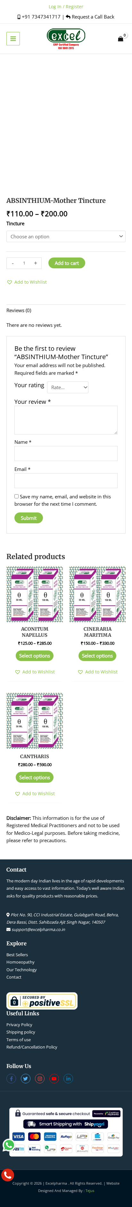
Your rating (29, 385)
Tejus (90, 1190)
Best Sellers (17, 954)
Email (22, 469)
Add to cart (67, 263)
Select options (34, 655)
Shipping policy (20, 1032)
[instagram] (42, 1078)
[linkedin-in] (69, 1078)
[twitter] (28, 1078)
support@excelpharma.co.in (38, 929)
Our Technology (21, 970)
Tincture (15, 223)
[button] (26, 282)
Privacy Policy (19, 1024)
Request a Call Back (92, 16)
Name (22, 442)
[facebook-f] (13, 1078)
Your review (32, 401)
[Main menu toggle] (13, 38)
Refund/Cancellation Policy (31, 1047)
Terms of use (18, 1039)
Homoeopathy (20, 962)
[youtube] (56, 1078)
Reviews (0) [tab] (18, 310)
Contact (13, 977)
